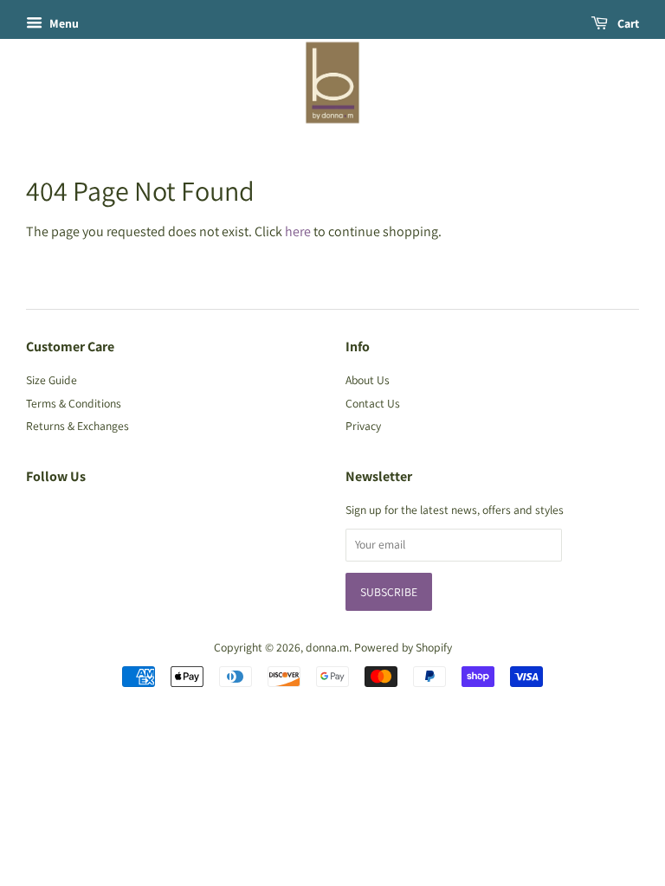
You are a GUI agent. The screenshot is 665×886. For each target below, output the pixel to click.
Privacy (363, 425)
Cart (627, 23)
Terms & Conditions (73, 403)
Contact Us (372, 403)
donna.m (327, 647)
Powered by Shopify (403, 647)
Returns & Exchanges (77, 425)
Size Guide (51, 380)
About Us (367, 380)
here (298, 231)
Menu (63, 23)
